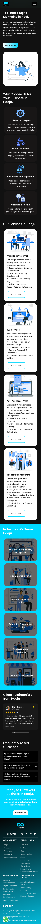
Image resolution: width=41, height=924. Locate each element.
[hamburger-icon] (34, 4)
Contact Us (16, 294)
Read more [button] (9, 727)
